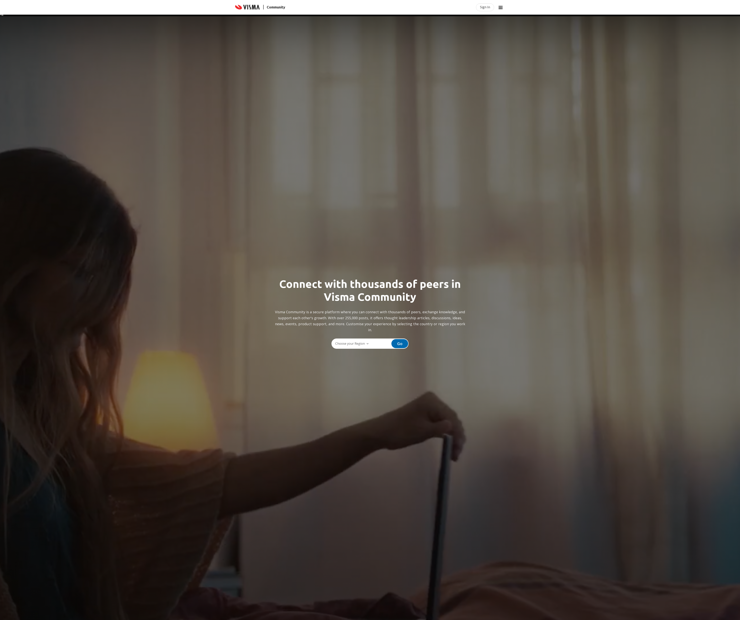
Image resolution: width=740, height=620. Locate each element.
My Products (500, 7)
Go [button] (399, 343)
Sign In (485, 7)
